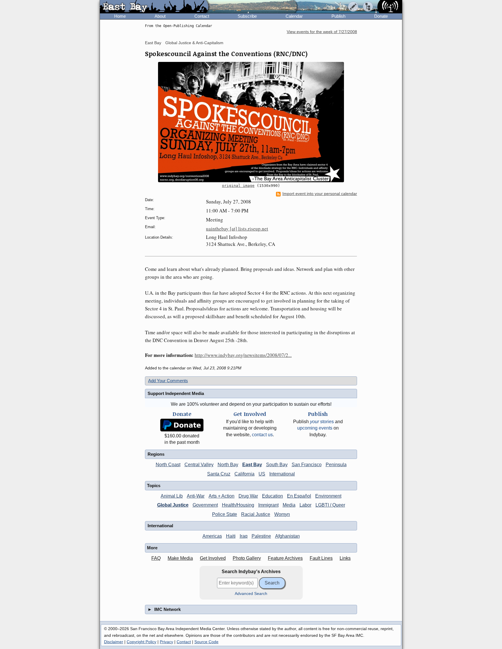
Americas (212, 536)
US (262, 473)
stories (322, 421)
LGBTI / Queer (330, 505)
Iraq (244, 536)
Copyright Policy (141, 641)
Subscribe (247, 16)
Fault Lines (321, 558)
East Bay (153, 42)
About (160, 16)
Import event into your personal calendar (319, 194)
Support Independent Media (176, 393)
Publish (338, 16)
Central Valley (199, 464)
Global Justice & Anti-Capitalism (194, 42)
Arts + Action (221, 496)
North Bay (228, 464)
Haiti (231, 536)
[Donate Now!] (182, 425)
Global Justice (173, 505)
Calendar (294, 16)
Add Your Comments (168, 380)
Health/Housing (238, 505)
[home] (154, 7)
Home (120, 16)
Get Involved (213, 558)
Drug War (248, 496)
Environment (328, 496)
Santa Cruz (218, 473)
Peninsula (336, 464)
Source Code (206, 641)
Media (289, 505)
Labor (305, 505)
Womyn (282, 514)
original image (238, 185)
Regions (156, 454)
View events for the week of (322, 32)
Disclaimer (113, 641)
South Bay (277, 464)
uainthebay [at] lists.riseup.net (237, 228)
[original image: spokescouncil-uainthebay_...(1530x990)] (251, 122)
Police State (224, 514)
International (282, 473)
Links (345, 558)
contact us (262, 434)
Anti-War (196, 496)
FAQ (156, 558)
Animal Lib (172, 496)
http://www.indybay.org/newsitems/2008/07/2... (243, 355)
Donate (381, 16)
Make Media (180, 558)
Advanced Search (251, 593)
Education (272, 496)
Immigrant (268, 505)
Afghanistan (287, 536)
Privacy (166, 641)
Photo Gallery (247, 558)
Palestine (261, 536)
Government (205, 505)
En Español (299, 496)
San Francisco (307, 464)
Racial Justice (255, 514)
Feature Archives (285, 558)
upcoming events (314, 427)
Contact (201, 16)
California (244, 473)
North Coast (168, 464)
